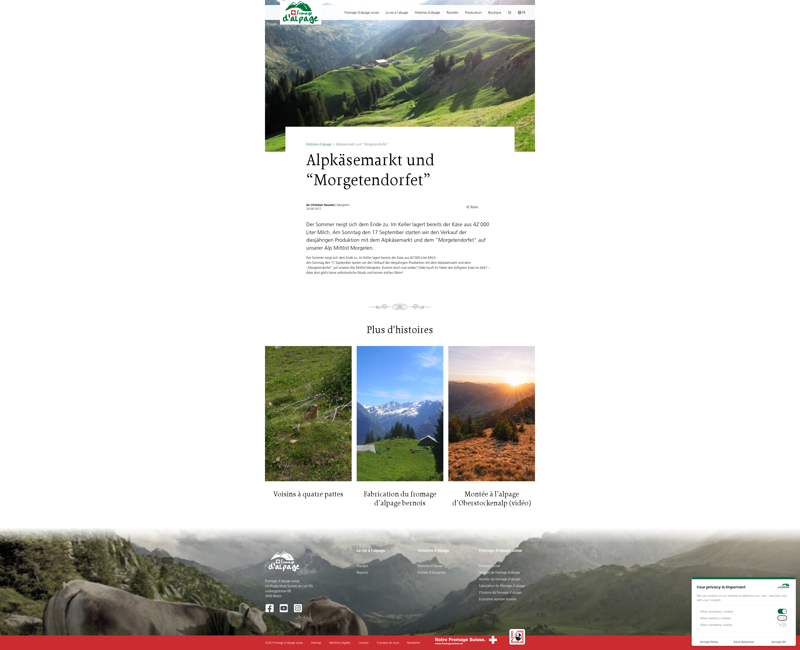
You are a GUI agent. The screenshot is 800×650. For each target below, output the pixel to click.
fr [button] (523, 12)
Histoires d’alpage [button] (427, 12)
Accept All (778, 642)
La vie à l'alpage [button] (397, 12)
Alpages (362, 566)
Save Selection (744, 642)
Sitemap (316, 643)
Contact (364, 643)
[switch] (782, 611)
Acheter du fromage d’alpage (499, 579)
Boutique (494, 12)
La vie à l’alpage (371, 550)
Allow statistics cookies (715, 618)
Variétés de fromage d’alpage (499, 572)
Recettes (452, 12)
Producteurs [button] (473, 12)
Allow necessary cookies (716, 611)
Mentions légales (339, 643)
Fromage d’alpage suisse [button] (362, 12)
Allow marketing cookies (716, 624)
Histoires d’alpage (318, 144)
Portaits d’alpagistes (432, 572)
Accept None (709, 642)
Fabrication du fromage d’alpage (502, 586)
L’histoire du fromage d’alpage (500, 592)
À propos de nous (388, 643)
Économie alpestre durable (497, 599)
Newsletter (413, 643)
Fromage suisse (489, 566)
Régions (362, 572)
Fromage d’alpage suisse (500, 550)
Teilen (473, 207)
